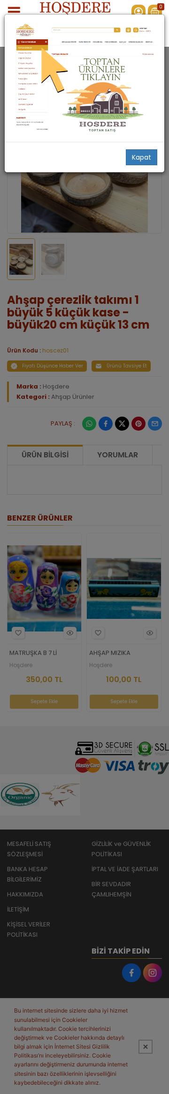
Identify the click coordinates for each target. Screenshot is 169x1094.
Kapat (141, 157)
